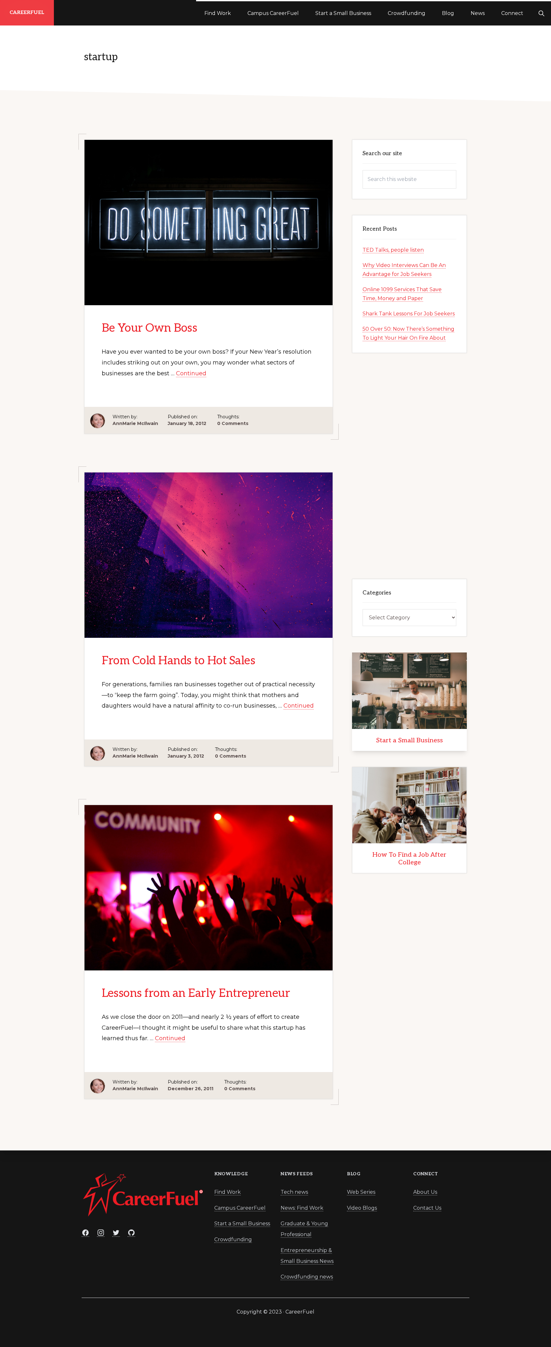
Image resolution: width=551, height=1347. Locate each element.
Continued (191, 373)
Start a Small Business (409, 740)
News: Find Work (302, 1208)
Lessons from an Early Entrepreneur (196, 993)
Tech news (294, 1192)
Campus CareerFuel (240, 1208)
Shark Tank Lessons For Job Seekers (409, 314)
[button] (541, 12)
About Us (425, 1192)
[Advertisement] (409, 464)
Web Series (361, 1192)
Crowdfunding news (307, 1277)
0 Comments (232, 423)
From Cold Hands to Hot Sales (178, 661)
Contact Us (427, 1208)
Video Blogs (362, 1208)
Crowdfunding (233, 1239)
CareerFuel (27, 13)
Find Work (227, 1192)
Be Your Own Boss (149, 328)
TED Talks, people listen (393, 250)
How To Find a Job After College (409, 858)
